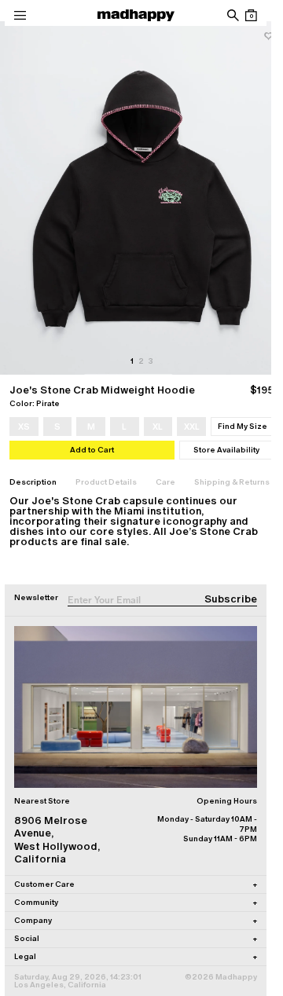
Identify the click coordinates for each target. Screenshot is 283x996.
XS (24, 426)
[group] (141, 198)
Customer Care (135, 884)
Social (135, 938)
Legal (135, 956)
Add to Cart (92, 449)
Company (135, 920)
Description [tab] (33, 482)
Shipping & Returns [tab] (232, 482)
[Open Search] (232, 15)
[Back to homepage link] (136, 15)
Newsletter (36, 597)
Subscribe (230, 599)
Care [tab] (165, 482)
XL (158, 426)
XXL (192, 426)
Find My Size (242, 426)
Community (135, 902)
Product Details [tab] (106, 482)
